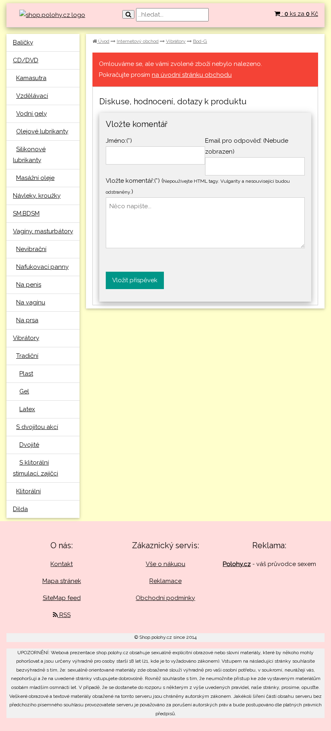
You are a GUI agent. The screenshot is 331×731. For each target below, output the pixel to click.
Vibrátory (26, 338)
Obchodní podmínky (165, 598)
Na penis (28, 284)
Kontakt (61, 564)
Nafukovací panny (42, 266)
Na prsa (27, 320)
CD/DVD (25, 60)
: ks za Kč (299, 13)
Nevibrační (31, 249)
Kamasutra (31, 78)
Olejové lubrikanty (42, 131)
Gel (24, 391)
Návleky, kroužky (37, 195)
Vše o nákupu (165, 564)
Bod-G (200, 41)
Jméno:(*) (119, 140)
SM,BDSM (26, 213)
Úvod (103, 41)
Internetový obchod (138, 41)
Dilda (20, 509)
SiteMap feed (62, 598)
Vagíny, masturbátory (43, 231)
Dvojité (29, 444)
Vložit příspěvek (134, 280)
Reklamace (165, 581)
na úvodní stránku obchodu (192, 74)
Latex (27, 409)
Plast (26, 373)
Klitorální (28, 491)
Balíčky (23, 42)
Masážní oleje (35, 178)
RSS (64, 615)
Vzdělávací (32, 95)
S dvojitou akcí (37, 427)
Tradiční (27, 355)
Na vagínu (30, 302)
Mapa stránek (61, 581)
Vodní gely (31, 113)
